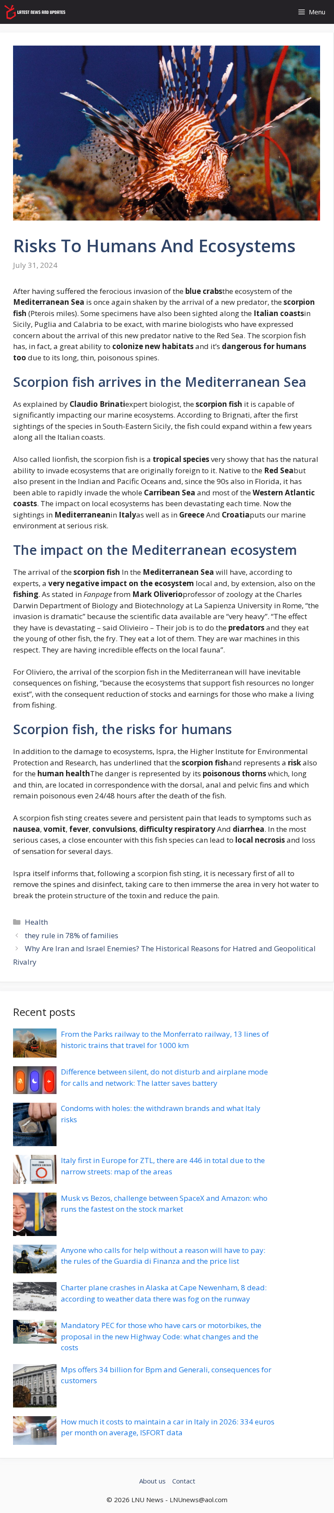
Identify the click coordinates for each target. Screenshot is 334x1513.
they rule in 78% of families (71, 935)
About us (152, 1481)
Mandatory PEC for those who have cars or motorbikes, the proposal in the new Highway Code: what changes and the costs (161, 1336)
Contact (183, 1481)
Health (36, 922)
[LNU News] (35, 12)
